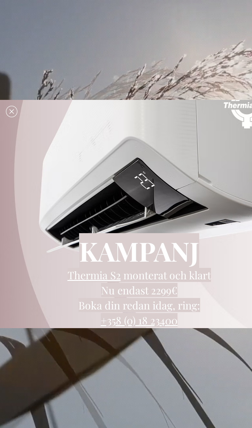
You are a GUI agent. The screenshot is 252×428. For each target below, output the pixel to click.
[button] (11, 111)
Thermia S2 (94, 275)
